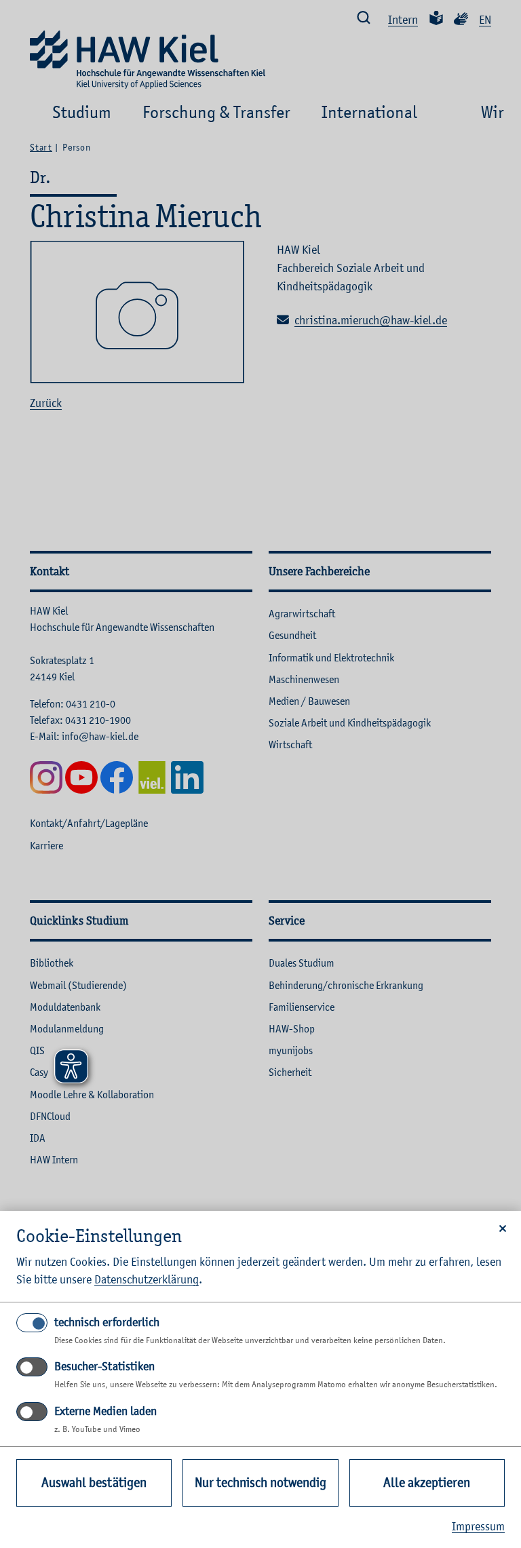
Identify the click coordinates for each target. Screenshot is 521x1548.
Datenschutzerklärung (146, 1279)
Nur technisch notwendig (260, 1482)
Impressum (478, 1526)
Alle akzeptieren (426, 1482)
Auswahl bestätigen (94, 1482)
